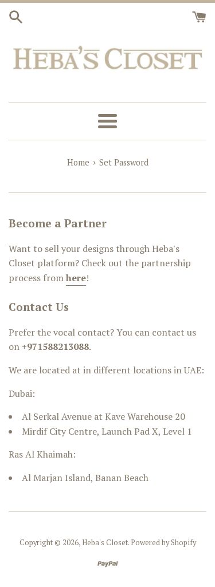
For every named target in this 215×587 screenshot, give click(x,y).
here (76, 277)
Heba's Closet (105, 542)
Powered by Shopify (163, 542)
